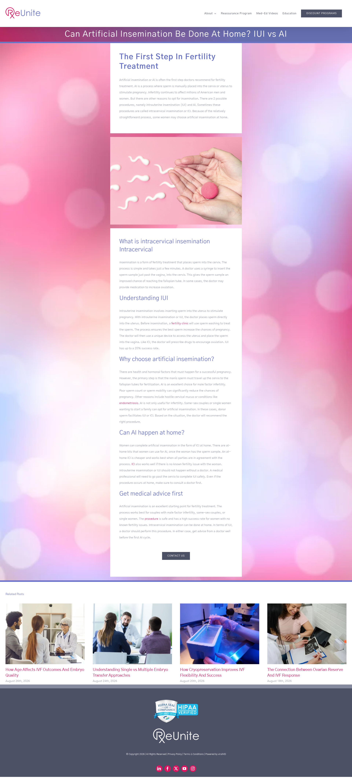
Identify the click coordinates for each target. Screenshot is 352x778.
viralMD (222, 754)
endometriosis (128, 403)
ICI (133, 464)
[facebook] (167, 768)
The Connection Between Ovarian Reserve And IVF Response (307, 634)
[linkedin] (159, 768)
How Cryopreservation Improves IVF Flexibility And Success (220, 634)
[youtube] (184, 768)
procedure (151, 518)
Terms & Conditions (194, 754)
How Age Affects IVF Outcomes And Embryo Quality (45, 634)
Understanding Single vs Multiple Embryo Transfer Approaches (132, 634)
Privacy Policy (175, 754)
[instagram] (193, 768)
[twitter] (176, 768)
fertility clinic (179, 323)
